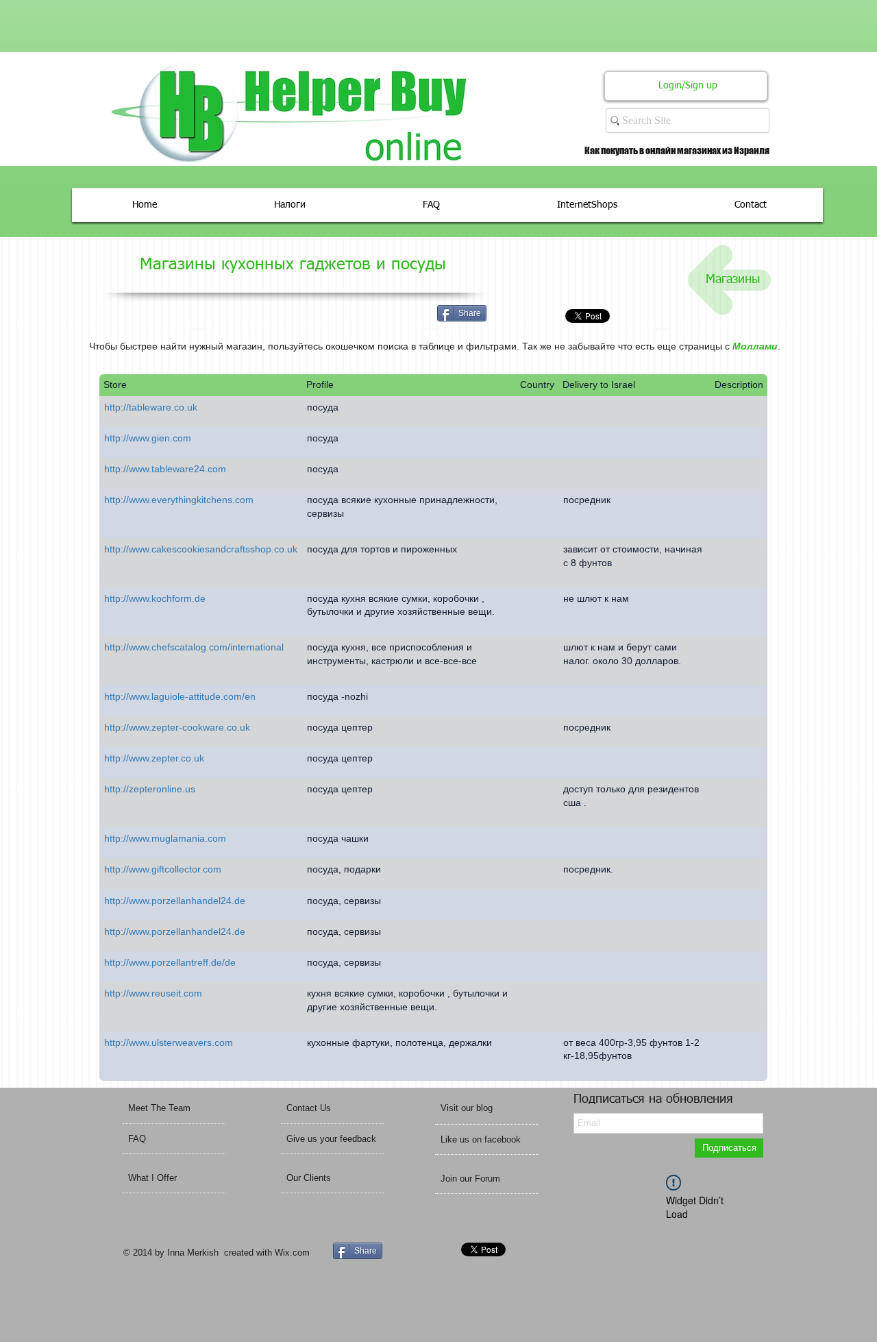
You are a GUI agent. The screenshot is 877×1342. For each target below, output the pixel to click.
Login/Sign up (687, 85)
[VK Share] (543, 315)
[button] (484, 1108)
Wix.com (292, 1252)
